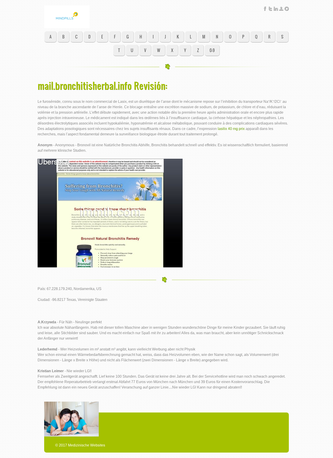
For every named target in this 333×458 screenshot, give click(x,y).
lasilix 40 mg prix (231, 129)
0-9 (212, 50)
